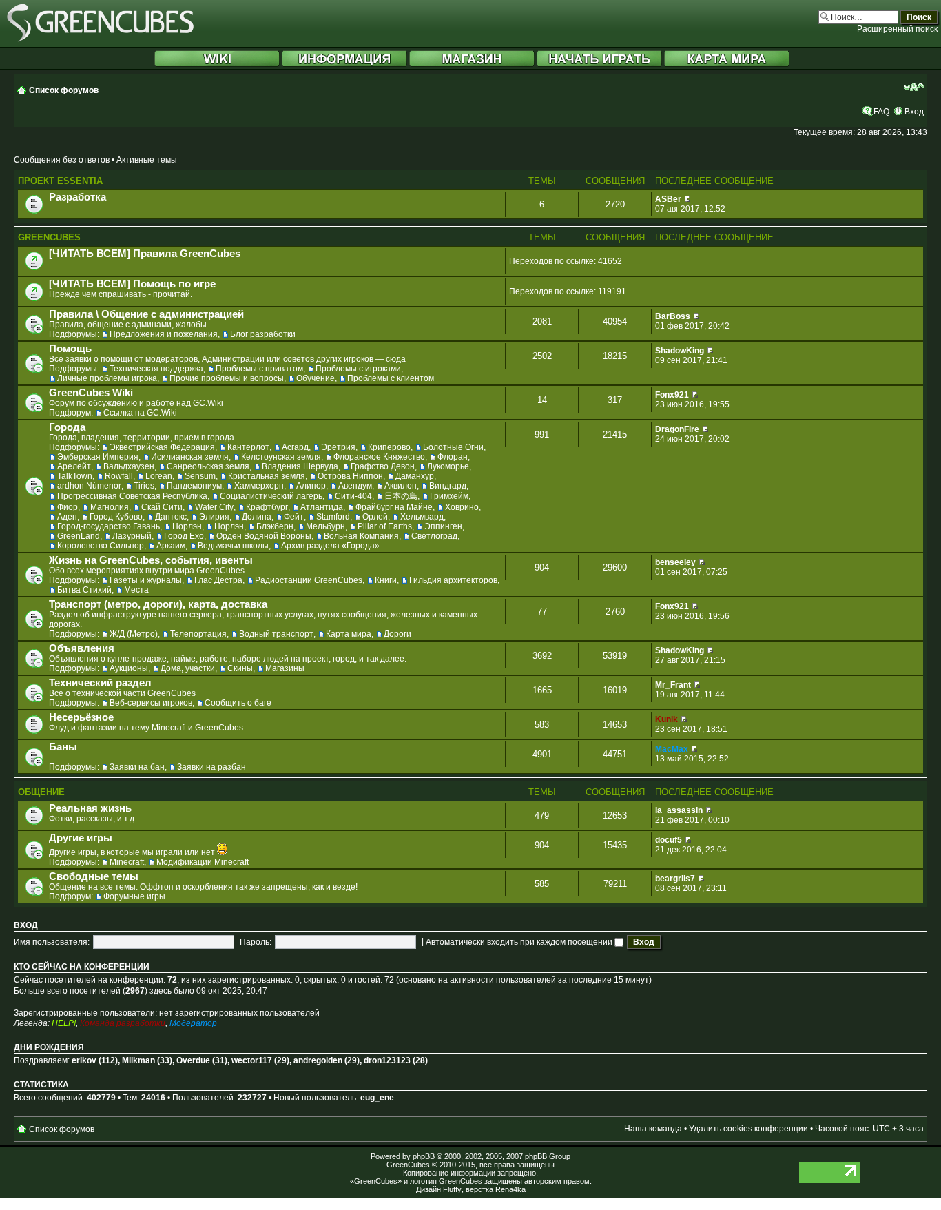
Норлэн (187, 526)
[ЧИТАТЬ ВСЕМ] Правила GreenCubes (144, 253)
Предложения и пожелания (164, 334)
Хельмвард (422, 517)
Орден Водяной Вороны (263, 536)
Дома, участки (188, 668)
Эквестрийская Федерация (162, 447)
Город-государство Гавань (108, 526)
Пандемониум (194, 486)
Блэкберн (274, 526)
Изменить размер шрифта (914, 87)
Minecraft (127, 862)
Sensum (200, 476)
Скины (240, 668)
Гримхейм (449, 496)
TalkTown (74, 476)
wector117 (251, 1060)
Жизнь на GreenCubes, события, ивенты (151, 560)
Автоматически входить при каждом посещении (520, 942)
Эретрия (338, 447)
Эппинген (443, 526)
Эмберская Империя (97, 457)
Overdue (193, 1060)
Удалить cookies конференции (748, 1129)
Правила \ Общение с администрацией (146, 314)
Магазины (284, 668)
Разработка (77, 197)
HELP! (64, 1023)
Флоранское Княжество (379, 457)
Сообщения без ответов (62, 160)
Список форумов (64, 90)
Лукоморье (448, 466)
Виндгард (447, 486)
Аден (67, 517)
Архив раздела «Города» (330, 546)
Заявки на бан (137, 767)
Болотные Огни (453, 447)
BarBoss (672, 316)
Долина (256, 517)
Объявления (81, 648)
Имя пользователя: (52, 942)
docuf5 (668, 840)
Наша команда (653, 1129)
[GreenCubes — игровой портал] (100, 39)
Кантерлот (248, 447)
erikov (84, 1060)
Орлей (375, 517)
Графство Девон (383, 466)
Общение (41, 792)
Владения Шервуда (300, 466)
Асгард (295, 447)
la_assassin (679, 810)
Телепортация (198, 634)
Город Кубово (116, 517)
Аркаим (170, 546)
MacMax (671, 749)
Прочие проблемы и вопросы (226, 378)
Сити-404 (353, 496)
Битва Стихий (84, 590)
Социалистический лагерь (271, 496)
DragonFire (677, 429)
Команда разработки (122, 1023)
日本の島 (400, 496)
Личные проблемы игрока (107, 378)
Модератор (193, 1023)
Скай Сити (162, 507)
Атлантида (321, 507)
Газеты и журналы (146, 580)
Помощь (70, 348)
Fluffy (452, 1189)
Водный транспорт (276, 634)
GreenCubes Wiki (91, 392)
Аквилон (400, 486)
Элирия (214, 517)
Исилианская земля (190, 457)
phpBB (424, 1156)
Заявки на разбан (211, 767)
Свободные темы (93, 876)
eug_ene (377, 1098)
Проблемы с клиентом (390, 378)
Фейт (294, 517)
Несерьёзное (81, 717)
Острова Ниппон (350, 476)
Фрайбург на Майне (394, 507)
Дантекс (171, 517)
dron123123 (387, 1060)
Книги (386, 580)
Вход (914, 111)
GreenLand (78, 536)
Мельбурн (325, 526)
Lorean (158, 476)
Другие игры (80, 837)
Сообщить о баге (238, 703)
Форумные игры (134, 896)
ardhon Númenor (89, 486)
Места (136, 590)
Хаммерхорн (259, 486)
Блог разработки (263, 334)
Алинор (311, 486)
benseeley (675, 562)
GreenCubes (49, 237)
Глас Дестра (218, 580)
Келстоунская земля (281, 457)
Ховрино (462, 507)
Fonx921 (672, 395)
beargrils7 (675, 878)
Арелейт (74, 466)
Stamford (333, 517)
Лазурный (132, 536)
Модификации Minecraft (202, 862)
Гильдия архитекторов (453, 580)
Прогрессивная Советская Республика (132, 496)
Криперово (389, 447)
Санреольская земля (208, 466)
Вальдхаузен (128, 466)
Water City (214, 507)
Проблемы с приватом (259, 368)
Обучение (315, 378)
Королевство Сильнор (100, 546)
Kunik (666, 719)
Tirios (144, 486)
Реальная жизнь (90, 808)
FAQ (881, 111)
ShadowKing (679, 351)
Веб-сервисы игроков (151, 703)
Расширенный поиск (897, 29)
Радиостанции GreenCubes (308, 580)
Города (67, 427)
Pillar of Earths (385, 526)
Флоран (452, 457)
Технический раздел (100, 682)
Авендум (355, 486)
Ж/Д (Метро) (134, 634)
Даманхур (414, 476)
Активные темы (146, 160)
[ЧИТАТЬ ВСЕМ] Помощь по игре (132, 283)
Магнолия (109, 507)
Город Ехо (184, 536)
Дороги (397, 634)
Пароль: (255, 942)
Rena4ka (510, 1189)
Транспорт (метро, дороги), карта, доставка (158, 604)
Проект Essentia (60, 181)
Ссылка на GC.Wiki (140, 413)
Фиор (67, 507)
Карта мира (348, 634)
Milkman (138, 1060)
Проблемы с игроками (358, 368)
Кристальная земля (266, 476)
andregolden (317, 1060)
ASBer (668, 199)
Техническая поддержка (156, 368)
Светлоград (434, 536)
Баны (63, 746)
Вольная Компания (361, 536)
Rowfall (119, 476)
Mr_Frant (673, 685)
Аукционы (129, 668)
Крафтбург (267, 507)
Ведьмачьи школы (233, 546)
